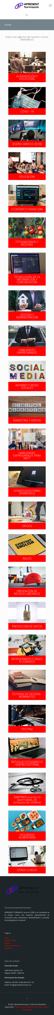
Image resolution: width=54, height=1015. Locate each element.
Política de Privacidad (23, 1007)
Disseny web (27, 1010)
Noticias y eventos (12, 946)
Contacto (8, 948)
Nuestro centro (10, 940)
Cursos (7, 943)
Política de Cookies (40, 1007)
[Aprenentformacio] (27, 5)
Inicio (7, 938)
